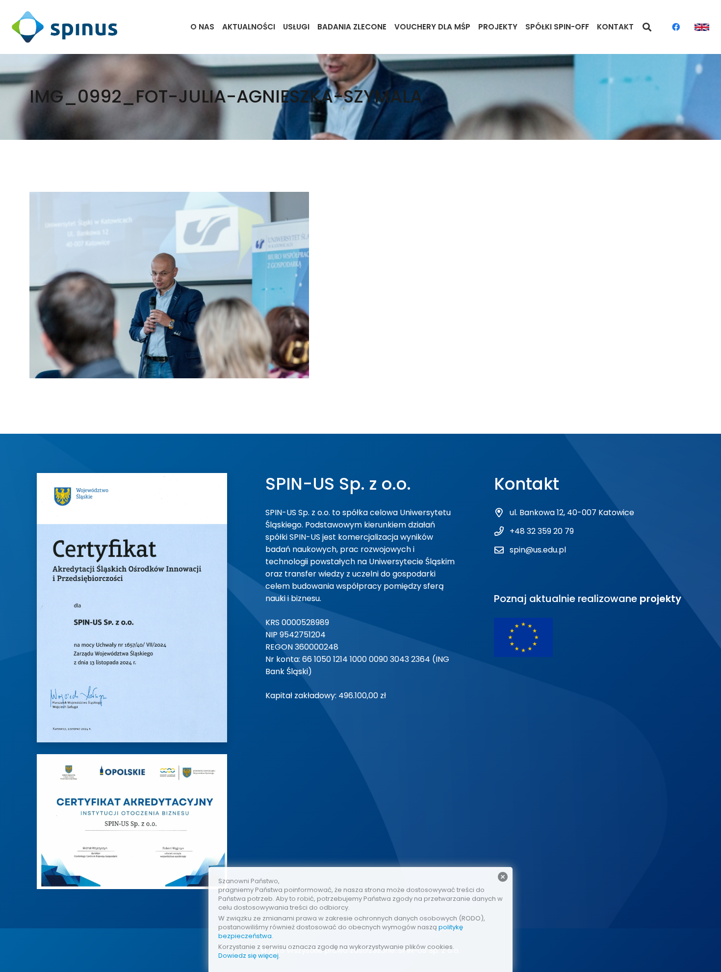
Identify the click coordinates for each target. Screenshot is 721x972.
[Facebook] (676, 27)
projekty (660, 598)
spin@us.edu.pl (538, 549)
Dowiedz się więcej (248, 955)
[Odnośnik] (64, 27)
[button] (647, 27)
